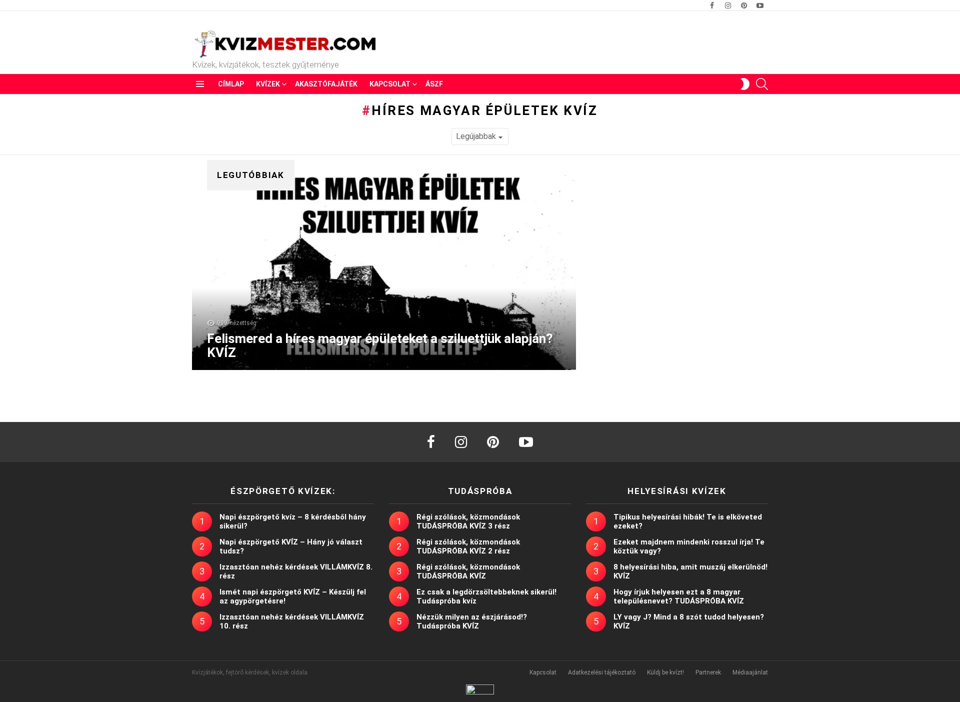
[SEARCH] (762, 84)
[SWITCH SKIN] (745, 84)
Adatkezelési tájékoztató (602, 672)
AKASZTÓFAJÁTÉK (326, 84)
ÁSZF (434, 84)
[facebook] (431, 442)
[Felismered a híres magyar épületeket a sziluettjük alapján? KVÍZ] (384, 270)
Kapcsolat (390, 84)
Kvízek (268, 84)
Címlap (231, 84)
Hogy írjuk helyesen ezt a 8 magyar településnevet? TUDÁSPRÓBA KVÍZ (679, 597)
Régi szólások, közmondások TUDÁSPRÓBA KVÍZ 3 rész (468, 521)
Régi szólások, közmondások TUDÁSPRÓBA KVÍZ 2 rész (468, 547)
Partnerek (708, 672)
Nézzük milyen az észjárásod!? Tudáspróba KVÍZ (471, 621)
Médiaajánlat (750, 672)
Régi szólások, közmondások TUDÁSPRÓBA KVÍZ (468, 571)
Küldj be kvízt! (665, 672)
